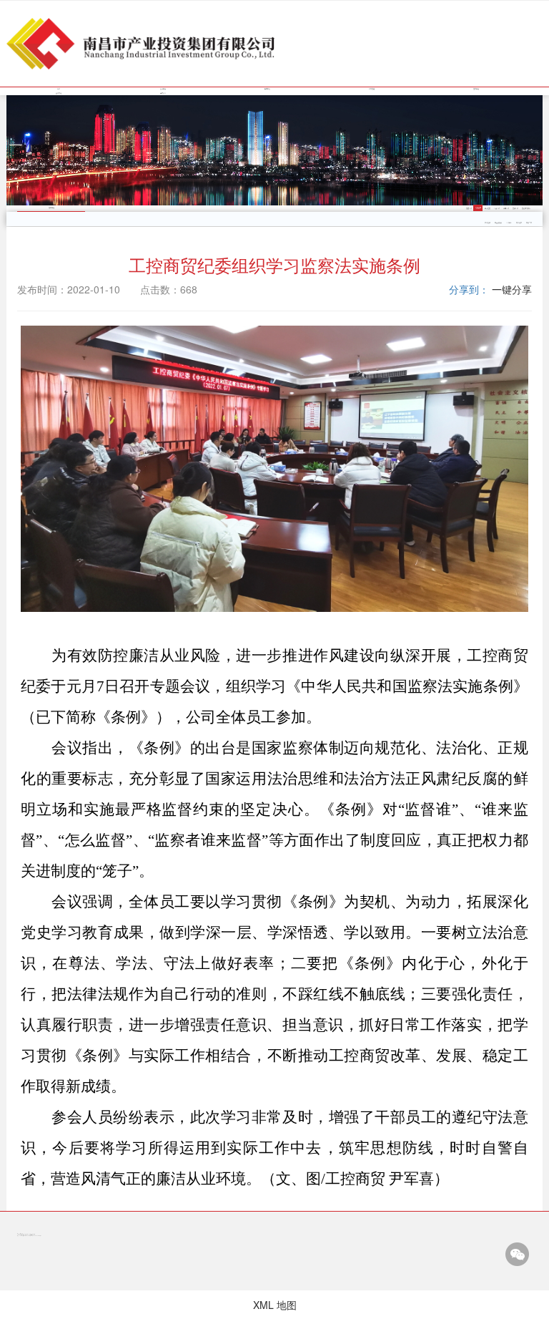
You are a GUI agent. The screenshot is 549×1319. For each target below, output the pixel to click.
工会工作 (497, 208)
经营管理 (372, 88)
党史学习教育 (526, 208)
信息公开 (163, 93)
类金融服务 (498, 222)
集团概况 (163, 88)
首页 (58, 88)
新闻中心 (267, 88)
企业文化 (58, 93)
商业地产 (519, 222)
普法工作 (515, 208)
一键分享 (512, 289)
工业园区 (509, 222)
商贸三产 (529, 222)
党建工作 (469, 208)
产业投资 (487, 222)
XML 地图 (275, 1305)
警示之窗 (487, 208)
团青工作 (506, 208)
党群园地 (476, 88)
